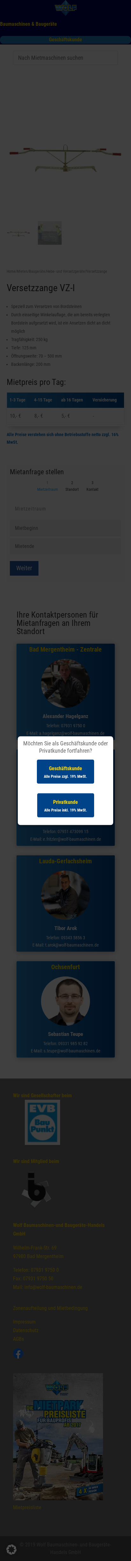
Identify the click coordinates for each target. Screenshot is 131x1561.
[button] (11, 1549)
